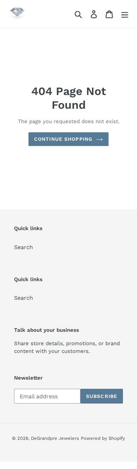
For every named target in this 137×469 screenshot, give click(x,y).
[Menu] (124, 14)
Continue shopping (63, 139)
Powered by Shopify (103, 438)
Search (23, 247)
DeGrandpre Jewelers (55, 438)
